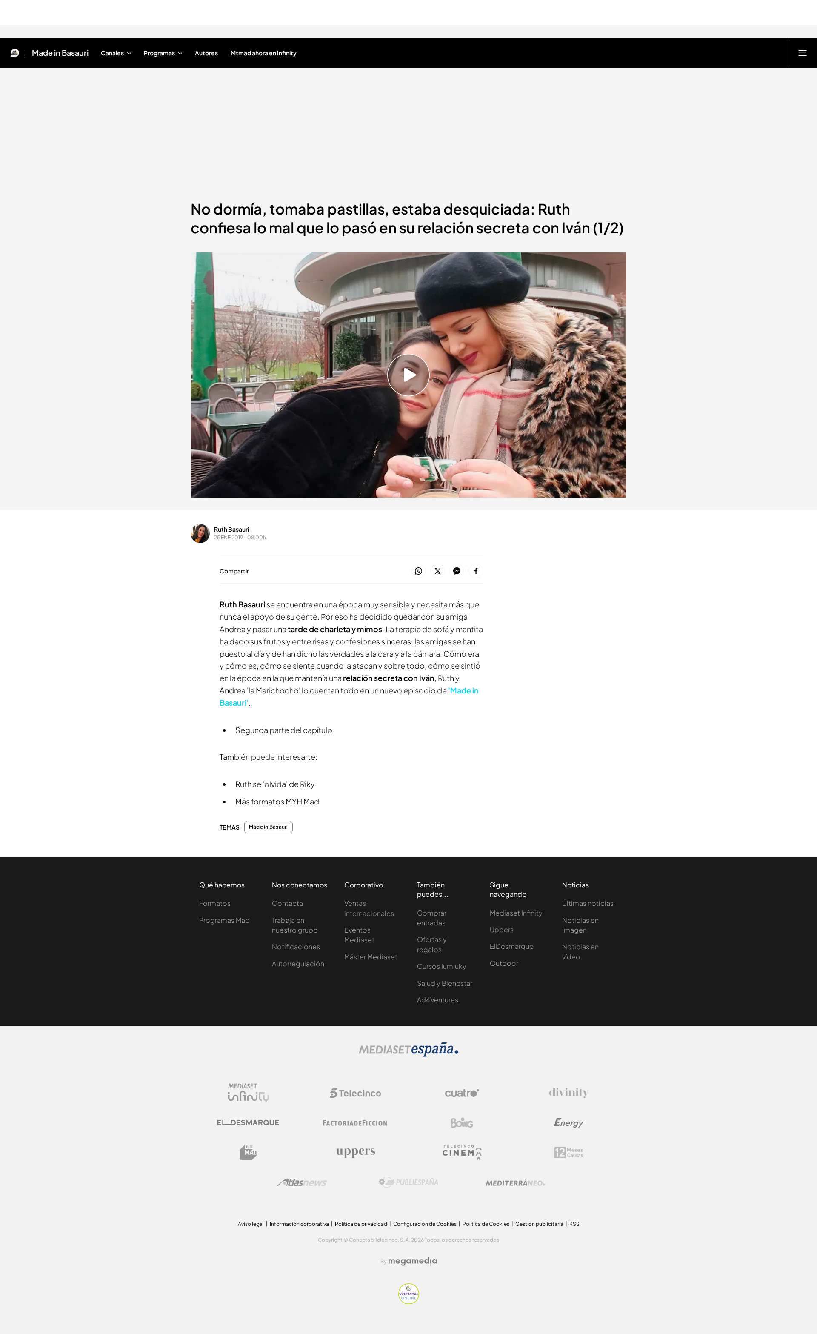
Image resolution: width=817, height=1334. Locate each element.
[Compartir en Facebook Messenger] (456, 571)
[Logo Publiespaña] (408, 1182)
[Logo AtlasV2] (302, 1182)
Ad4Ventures (437, 999)
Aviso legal (251, 1224)
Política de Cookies (486, 1224)
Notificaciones (296, 946)
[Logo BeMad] (248, 1152)
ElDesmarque (512, 946)
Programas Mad (224, 920)
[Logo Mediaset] (408, 1054)
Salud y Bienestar (444, 983)
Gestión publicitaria (539, 1224)
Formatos (215, 903)
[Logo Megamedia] (413, 1261)
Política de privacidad (361, 1224)
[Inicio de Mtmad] (15, 53)
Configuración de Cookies (425, 1224)
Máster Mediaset (370, 956)
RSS (574, 1224)
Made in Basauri (60, 53)
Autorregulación (298, 963)
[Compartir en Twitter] (437, 571)
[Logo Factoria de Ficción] (355, 1123)
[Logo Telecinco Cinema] (462, 1152)
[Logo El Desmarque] (248, 1122)
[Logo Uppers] (355, 1152)
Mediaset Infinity (516, 912)
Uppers (502, 929)
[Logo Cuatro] (462, 1093)
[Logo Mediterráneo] (515, 1182)
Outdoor (504, 963)
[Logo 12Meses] (568, 1152)
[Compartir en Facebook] (475, 571)
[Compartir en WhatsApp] (418, 571)
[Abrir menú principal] (802, 53)
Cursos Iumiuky (441, 966)
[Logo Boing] (462, 1123)
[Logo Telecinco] (355, 1093)
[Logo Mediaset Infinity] (248, 1093)
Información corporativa (299, 1224)
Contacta (287, 903)
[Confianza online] (408, 1301)
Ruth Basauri (231, 529)
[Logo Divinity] (568, 1093)
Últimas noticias (588, 903)
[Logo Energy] (569, 1123)
